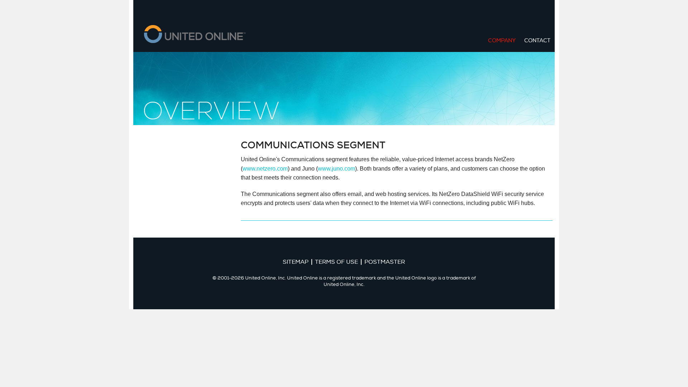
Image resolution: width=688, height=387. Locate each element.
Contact (537, 40)
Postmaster (384, 262)
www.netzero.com (265, 169)
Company (502, 40)
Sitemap (296, 262)
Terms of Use (336, 262)
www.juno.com (336, 169)
